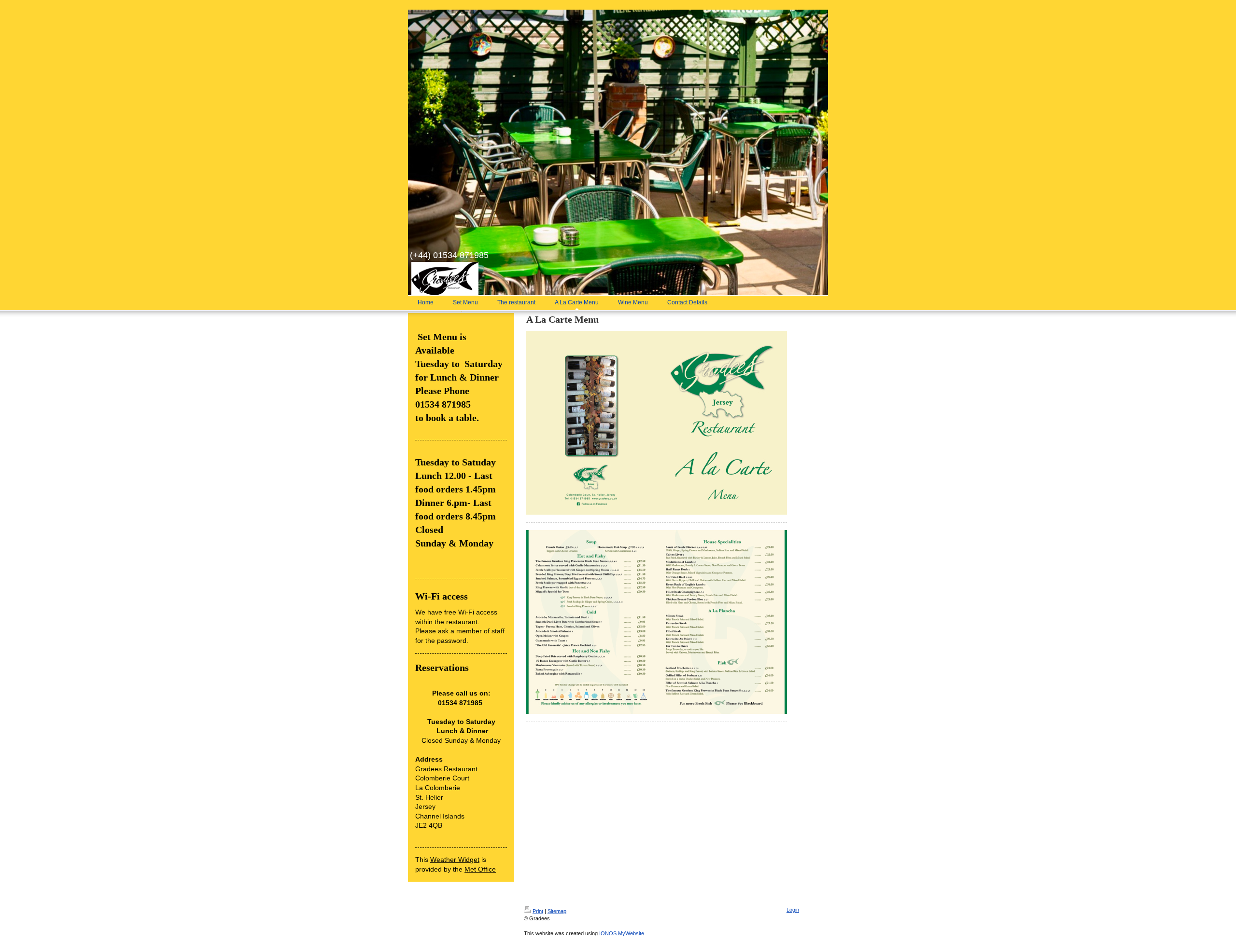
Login (793, 910)
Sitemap (557, 911)
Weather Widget (454, 859)
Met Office (480, 869)
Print (538, 911)
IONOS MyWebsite (621, 933)
